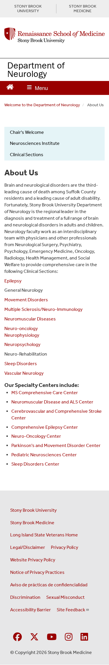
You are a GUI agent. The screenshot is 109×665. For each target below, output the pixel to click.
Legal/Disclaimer (27, 547)
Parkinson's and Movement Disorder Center (56, 445)
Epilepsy (13, 281)
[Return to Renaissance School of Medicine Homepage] (10, 86)
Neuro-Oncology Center (36, 436)
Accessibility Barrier (30, 609)
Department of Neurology (36, 69)
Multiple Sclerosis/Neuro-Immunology (43, 309)
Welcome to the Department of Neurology (42, 104)
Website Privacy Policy (32, 560)
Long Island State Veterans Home (44, 535)
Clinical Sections (26, 154)
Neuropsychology (22, 344)
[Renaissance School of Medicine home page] (54, 35)
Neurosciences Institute (35, 143)
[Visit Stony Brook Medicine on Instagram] (68, 637)
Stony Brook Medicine (32, 522)
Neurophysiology (21, 335)
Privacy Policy (64, 547)
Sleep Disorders (20, 363)
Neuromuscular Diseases (30, 319)
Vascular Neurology (24, 373)
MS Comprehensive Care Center (44, 392)
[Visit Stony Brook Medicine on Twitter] (34, 637)
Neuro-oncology (21, 328)
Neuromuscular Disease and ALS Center (52, 402)
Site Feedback (71, 609)
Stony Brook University (33, 510)
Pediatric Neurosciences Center (44, 454)
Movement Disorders (26, 299)
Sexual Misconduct (65, 597)
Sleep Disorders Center (35, 464)
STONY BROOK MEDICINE (82, 8)
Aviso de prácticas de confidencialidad (48, 584)
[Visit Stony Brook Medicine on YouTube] (52, 637)
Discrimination (25, 597)
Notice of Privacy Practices (37, 572)
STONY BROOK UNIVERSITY (28, 8)
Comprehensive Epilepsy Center (44, 427)
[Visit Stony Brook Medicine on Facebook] (17, 637)
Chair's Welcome (27, 132)
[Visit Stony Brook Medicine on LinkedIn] (84, 637)
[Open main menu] (37, 88)
